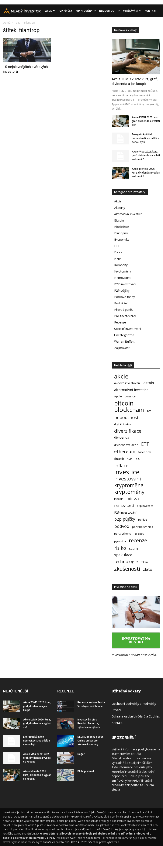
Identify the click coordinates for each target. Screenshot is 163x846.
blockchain (129, 409)
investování (127, 478)
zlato (147, 569)
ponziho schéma (142, 527)
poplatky (139, 533)
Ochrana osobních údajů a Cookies (136, 716)
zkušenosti (127, 568)
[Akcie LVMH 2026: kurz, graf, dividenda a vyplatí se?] (120, 121)
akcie (121, 376)
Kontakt (151, 10)
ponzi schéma (123, 533)
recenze (138, 540)
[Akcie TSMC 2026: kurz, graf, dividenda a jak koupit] (136, 56)
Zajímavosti (122, 348)
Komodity (121, 265)
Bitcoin (119, 220)
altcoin (148, 383)
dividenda (121, 437)
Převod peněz (123, 310)
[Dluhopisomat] (65, 775)
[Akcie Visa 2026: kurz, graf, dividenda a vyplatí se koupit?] (120, 156)
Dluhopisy (121, 233)
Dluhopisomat (85, 771)
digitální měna (123, 424)
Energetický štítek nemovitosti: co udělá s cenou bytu (145, 138)
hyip (129, 459)
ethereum (124, 451)
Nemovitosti (108, 10)
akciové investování (127, 383)
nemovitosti (124, 505)
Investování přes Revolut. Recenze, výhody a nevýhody (88, 723)
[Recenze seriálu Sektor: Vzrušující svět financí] (65, 706)
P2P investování (125, 284)
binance (130, 396)
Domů (6, 22)
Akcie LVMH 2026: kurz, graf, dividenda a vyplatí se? (146, 121)
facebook (144, 452)
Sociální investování (127, 329)
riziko (120, 548)
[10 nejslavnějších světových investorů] (27, 50)
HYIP (117, 259)
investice (126, 472)
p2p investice (145, 506)
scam (133, 548)
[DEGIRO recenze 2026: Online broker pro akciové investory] (65, 741)
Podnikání (121, 303)
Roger (80, 754)
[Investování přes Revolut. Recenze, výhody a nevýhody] (65, 723)
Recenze (120, 322)
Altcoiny (119, 208)
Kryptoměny (84, 10)
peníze (142, 519)
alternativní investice (131, 389)
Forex (118, 252)
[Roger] (65, 758)
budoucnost (126, 417)
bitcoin (123, 403)
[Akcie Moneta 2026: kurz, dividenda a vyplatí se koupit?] (120, 173)
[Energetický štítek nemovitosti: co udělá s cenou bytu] (120, 138)
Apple (118, 396)
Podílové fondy (124, 297)
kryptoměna (129, 485)
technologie (126, 561)
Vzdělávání (130, 10)
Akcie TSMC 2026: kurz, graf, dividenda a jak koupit (37, 706)
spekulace (123, 555)
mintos (132, 498)
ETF (116, 246)
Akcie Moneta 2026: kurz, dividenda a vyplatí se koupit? (146, 172)
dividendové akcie (126, 445)
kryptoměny (129, 492)
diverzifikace (127, 431)
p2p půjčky (124, 519)
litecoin (119, 499)
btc (149, 411)
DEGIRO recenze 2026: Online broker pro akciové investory (90, 740)
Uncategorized (124, 335)
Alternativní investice (128, 214)
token (144, 562)
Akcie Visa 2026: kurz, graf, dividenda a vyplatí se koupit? (146, 155)
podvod (121, 526)
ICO (138, 458)
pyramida (120, 541)
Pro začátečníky (125, 316)
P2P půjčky (65, 10)
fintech (119, 458)
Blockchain (121, 227)
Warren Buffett (124, 341)
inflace (121, 465)
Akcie (48, 10)
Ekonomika (121, 239)
